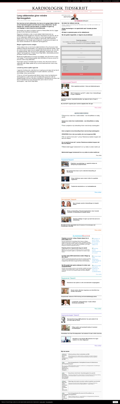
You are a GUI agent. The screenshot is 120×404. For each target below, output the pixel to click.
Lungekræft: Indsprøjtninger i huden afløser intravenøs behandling (84, 302)
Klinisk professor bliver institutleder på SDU (79, 354)
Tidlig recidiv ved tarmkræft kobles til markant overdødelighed (84, 327)
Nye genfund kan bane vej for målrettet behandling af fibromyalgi (81, 171)
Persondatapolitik (96, 1)
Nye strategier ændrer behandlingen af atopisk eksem (86, 203)
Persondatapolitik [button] (49, 402)
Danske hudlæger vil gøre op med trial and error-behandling (86, 219)
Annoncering (76, 1)
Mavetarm (85, 69)
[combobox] (36, 11)
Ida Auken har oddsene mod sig (70, 23)
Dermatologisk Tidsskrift (68, 199)
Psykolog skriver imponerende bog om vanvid (74, 248)
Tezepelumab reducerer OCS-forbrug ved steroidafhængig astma (79, 296)
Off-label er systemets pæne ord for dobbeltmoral (75, 32)
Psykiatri (64, 67)
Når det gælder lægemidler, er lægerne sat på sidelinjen (77, 35)
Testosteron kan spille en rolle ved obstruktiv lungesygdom (83, 282)
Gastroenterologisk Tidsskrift (70, 315)
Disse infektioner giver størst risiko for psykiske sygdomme (84, 178)
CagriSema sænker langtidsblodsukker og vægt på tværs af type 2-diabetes (79, 99)
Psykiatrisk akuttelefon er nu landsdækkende (83, 186)
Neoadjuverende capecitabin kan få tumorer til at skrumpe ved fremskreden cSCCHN (78, 225)
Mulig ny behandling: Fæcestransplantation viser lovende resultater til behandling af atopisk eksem (83, 211)
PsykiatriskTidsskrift (67, 160)
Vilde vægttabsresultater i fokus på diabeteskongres (85, 86)
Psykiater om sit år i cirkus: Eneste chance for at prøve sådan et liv (75, 238)
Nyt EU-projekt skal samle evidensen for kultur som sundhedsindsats (76, 265)
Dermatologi (85, 67)
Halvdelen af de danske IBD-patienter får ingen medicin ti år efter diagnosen (85, 339)
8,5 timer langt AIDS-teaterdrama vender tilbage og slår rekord (76, 256)
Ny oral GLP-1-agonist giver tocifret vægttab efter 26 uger (77, 103)
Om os (69, 1)
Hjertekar (38, 20)
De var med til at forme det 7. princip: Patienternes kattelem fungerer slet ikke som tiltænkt (80, 142)
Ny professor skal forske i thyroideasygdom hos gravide (82, 373)
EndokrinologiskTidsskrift (69, 82)
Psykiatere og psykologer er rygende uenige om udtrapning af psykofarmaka (84, 163)
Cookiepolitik (107, 1)
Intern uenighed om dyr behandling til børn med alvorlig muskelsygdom (80, 131)
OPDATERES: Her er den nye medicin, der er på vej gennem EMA (79, 134)
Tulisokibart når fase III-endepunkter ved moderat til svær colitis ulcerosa (81, 333)
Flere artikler (98, 107)
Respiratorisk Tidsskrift (68, 278)
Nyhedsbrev (115, 1)
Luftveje (64, 69)
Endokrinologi (85, 66)
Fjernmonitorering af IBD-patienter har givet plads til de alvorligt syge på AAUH (82, 319)
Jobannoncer (85, 1)
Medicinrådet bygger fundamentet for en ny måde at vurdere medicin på (80, 152)
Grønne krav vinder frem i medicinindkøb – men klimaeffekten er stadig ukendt (80, 121)
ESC (91, 11)
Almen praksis (57, 11)
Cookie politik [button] (42, 402)
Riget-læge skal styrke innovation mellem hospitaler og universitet (84, 381)
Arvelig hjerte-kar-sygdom (80, 11)
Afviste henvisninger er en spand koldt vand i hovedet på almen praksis (79, 29)
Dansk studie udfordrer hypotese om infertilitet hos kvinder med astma (85, 290)
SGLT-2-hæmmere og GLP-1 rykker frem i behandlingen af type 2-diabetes (86, 93)
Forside (49, 11)
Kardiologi (67, 11)
